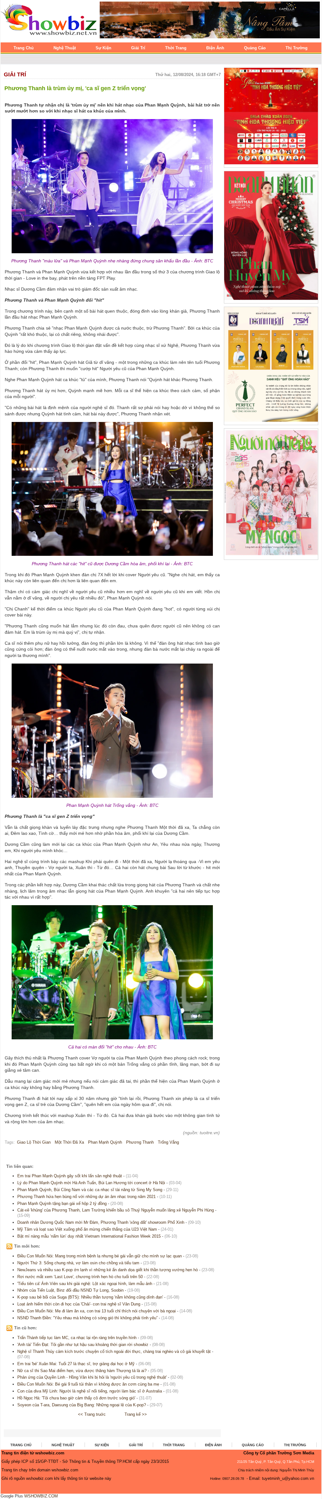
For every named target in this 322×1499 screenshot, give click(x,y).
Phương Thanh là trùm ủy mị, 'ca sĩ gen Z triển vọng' (75, 88)
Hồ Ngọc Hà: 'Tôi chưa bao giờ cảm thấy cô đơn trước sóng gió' (76, 1398)
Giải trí (15, 74)
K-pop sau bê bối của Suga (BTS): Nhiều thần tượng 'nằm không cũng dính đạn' (90, 1297)
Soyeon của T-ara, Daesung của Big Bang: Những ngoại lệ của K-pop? (81, 1405)
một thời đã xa (69, 1142)
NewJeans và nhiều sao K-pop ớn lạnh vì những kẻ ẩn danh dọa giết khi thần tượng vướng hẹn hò (107, 1269)
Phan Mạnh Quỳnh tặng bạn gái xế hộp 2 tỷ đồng (62, 1203)
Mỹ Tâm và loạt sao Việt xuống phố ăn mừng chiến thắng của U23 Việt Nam (87, 1229)
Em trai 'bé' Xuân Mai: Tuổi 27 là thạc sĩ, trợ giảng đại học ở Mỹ (76, 1363)
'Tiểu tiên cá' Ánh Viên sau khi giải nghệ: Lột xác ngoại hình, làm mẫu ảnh (84, 1283)
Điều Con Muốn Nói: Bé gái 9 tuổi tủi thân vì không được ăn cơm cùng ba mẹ (88, 1384)
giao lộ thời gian (34, 1142)
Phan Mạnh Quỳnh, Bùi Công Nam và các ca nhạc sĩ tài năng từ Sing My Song (89, 1189)
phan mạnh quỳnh (105, 1142)
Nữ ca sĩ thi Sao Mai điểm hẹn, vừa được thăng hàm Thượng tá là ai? (82, 1370)
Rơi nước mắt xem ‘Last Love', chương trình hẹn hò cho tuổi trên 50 (80, 1276)
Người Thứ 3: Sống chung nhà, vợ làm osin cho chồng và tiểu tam (78, 1263)
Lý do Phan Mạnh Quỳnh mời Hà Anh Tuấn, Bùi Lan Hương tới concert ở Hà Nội (91, 1182)
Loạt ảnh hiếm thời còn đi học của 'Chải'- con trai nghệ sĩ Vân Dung (78, 1304)
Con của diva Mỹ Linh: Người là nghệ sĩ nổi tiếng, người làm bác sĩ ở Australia (89, 1391)
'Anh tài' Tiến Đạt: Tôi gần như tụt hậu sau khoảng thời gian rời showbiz (82, 1344)
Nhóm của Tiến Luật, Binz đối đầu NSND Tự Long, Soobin (70, 1290)
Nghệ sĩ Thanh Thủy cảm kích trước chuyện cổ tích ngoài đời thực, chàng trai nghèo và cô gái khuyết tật (114, 1351)
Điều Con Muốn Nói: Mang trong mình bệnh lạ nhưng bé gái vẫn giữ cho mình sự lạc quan (99, 1256)
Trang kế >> (136, 1414)
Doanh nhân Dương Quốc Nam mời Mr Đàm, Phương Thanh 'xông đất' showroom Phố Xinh (100, 1222)
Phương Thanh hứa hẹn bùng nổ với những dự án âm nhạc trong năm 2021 (86, 1196)
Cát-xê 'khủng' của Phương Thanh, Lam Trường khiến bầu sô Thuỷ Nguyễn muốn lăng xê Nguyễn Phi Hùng (115, 1210)
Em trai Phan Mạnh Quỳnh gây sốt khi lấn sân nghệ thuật (69, 1175)
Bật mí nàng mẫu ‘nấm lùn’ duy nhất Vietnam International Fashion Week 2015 (89, 1236)
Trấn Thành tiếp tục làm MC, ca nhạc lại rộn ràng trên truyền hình (76, 1337)
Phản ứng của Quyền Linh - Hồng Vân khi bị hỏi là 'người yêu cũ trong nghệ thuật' (92, 1377)
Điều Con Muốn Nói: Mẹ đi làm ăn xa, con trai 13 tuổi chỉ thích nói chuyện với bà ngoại (96, 1311)
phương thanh (140, 1142)
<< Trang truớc (92, 1414)
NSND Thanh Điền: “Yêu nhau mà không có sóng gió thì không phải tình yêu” (87, 1318)
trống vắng (168, 1142)
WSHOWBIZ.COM (41, 1496)
